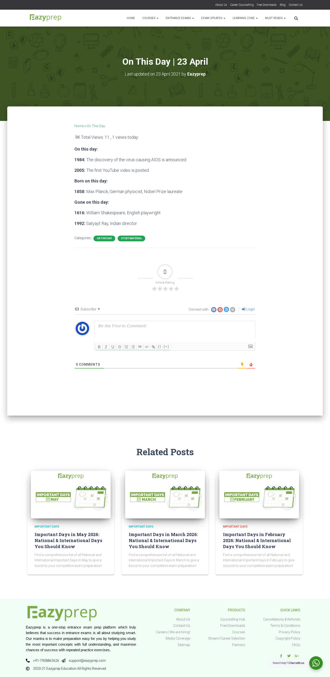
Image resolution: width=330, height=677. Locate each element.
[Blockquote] (139, 347)
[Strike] (119, 347)
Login (250, 309)
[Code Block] (146, 347)
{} (159, 346)
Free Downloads (267, 5)
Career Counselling (242, 5)
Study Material (131, 238)
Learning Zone (244, 18)
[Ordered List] (126, 347)
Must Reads (274, 18)
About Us (221, 5)
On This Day (96, 126)
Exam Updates (212, 18)
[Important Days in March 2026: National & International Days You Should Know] (165, 494)
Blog (283, 5)
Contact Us (296, 5)
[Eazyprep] (45, 18)
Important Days (47, 526)
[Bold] (99, 347)
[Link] (153, 347)
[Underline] (112, 347)
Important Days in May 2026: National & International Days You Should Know (68, 540)
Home (131, 18)
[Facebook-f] (281, 656)
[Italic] (106, 347)
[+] (166, 346)
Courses (149, 18)
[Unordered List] (133, 347)
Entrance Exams (179, 18)
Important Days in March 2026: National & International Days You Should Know (163, 540)
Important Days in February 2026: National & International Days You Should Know (257, 540)
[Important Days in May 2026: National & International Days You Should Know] (71, 494)
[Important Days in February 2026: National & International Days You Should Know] (259, 494)
